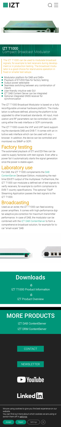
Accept (8, 422)
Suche (50, 5)
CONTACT (30, 349)
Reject (20, 422)
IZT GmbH (11, 5)
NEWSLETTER (30, 364)
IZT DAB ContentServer (33, 221)
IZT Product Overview (30, 299)
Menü (56, 5)
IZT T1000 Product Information (30, 289)
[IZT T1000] (30, 27)
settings (23, 416)
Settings (33, 422)
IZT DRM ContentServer (32, 329)
